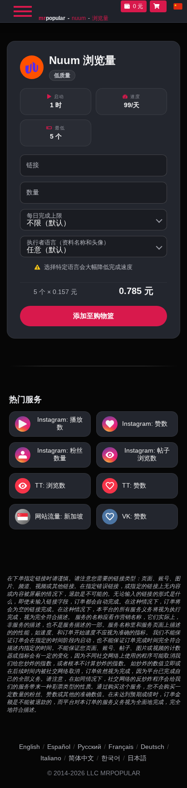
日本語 (137, 758)
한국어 (110, 758)
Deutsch (152, 746)
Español (58, 746)
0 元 (138, 6)
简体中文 (81, 758)
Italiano (50, 758)
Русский (89, 746)
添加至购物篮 (93, 315)
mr (52, 18)
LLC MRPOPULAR (113, 773)
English (29, 746)
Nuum (79, 18)
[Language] (177, 6)
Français (120, 746)
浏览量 (100, 18)
